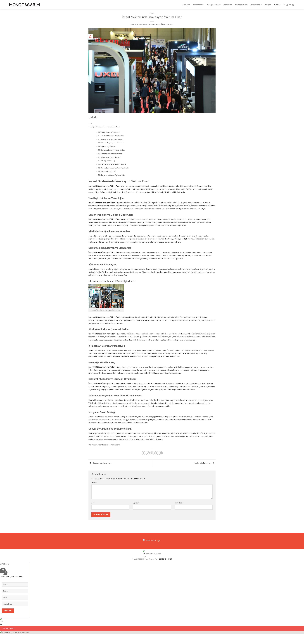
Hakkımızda (255, 4)
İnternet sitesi (179, 503)
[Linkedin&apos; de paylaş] (161, 453)
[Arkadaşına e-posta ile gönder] (152, 453)
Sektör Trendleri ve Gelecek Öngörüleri (112, 136)
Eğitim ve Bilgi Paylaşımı (108, 147)
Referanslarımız (241, 4)
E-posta (136, 503)
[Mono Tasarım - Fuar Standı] (24, 4)
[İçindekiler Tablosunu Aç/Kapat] (90, 124)
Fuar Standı (198, 4)
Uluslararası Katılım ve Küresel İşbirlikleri (113, 150)
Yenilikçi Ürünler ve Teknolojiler (109, 132)
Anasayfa (186, 4)
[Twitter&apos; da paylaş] (148, 453)
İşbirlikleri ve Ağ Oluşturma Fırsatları (112, 139)
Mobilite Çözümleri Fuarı (203, 463)
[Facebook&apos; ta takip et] (284, 5)
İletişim (268, 4)
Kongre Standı (213, 4)
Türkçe (276, 4)
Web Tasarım (156, 554)
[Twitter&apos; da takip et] (290, 5)
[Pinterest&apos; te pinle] (156, 453)
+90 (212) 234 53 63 (165, 559)
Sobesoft (149, 554)
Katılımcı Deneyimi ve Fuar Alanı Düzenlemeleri (115, 168)
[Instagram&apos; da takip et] (287, 5)
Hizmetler (228, 4)
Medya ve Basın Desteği (108, 172)
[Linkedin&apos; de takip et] (293, 5)
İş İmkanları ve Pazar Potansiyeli (110, 157)
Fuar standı (92, 350)
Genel (152, 13)
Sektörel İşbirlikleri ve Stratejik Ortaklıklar (113, 164)
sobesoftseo (135, 24)
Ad (92, 503)
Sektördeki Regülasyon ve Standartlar (112, 143)
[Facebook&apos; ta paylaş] (143, 453)
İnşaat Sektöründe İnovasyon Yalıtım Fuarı (106, 127)
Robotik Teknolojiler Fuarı (101, 463)
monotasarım (115, 445)
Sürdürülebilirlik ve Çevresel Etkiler (111, 154)
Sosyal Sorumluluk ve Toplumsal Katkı (113, 175)
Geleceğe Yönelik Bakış (108, 161)
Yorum (94, 482)
